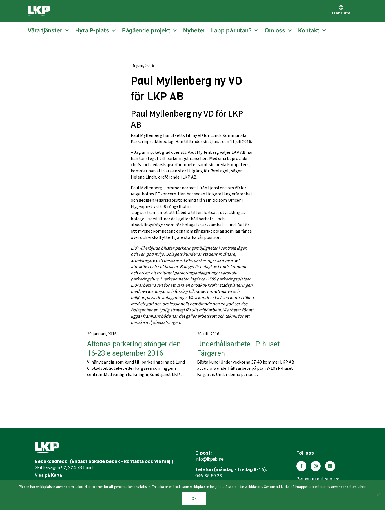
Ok (194, 499)
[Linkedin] (330, 466)
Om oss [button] (275, 30)
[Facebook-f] (301, 466)
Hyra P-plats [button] (92, 30)
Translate (341, 13)
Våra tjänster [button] (45, 30)
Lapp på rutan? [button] (231, 30)
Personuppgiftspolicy (317, 479)
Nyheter (194, 30)
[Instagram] (316, 466)
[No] (378, 495)
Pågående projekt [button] (146, 30)
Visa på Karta (48, 475)
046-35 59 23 (208, 475)
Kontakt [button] (308, 30)
